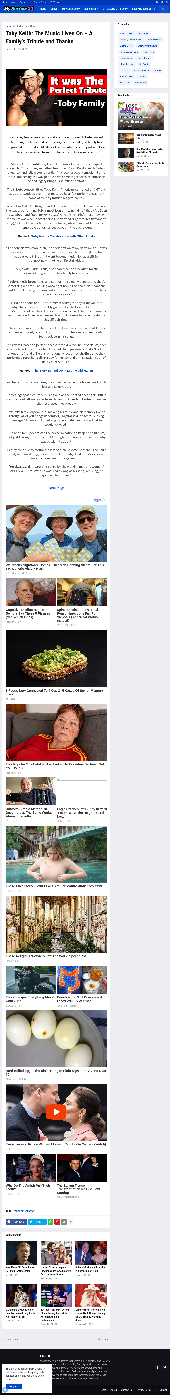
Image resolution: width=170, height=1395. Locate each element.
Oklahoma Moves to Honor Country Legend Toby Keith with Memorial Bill (20, 1313)
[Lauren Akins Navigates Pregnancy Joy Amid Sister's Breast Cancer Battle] (56, 1253)
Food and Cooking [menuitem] (141, 9)
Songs (158, 70)
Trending (142, 76)
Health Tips (148, 52)
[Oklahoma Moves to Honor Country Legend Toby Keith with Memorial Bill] (21, 1295)
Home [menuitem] (43, 9)
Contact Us (25, 2)
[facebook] (157, 2)
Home (5, 2)
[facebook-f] (157, 1367)
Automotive (143, 33)
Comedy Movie (154, 39)
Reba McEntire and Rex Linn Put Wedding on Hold (90, 1269)
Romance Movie (141, 70)
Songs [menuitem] (54, 9)
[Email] (64, 1222)
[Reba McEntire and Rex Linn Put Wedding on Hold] (91, 1253)
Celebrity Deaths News (130, 39)
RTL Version (55, 2)
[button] (155, 9)
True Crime (125, 82)
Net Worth (144, 64)
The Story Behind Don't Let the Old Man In (63, 370)
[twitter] (162, 2)
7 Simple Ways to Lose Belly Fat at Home (150, 165)
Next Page (56, 487)
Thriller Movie (126, 76)
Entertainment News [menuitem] (114, 9)
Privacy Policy (40, 2)
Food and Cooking (129, 52)
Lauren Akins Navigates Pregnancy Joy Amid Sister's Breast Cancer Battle (56, 1271)
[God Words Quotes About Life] (126, 138)
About (14, 2)
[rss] (167, 2)
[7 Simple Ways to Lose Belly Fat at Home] (126, 167)
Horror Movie (126, 58)
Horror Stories (144, 58)
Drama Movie (126, 46)
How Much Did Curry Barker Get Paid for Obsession (20, 1269)
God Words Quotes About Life (148, 136)
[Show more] (70, 1222)
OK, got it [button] (13, 1386)
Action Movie (126, 33)
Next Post (103, 1339)
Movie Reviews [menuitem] (70, 9)
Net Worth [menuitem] (90, 9)
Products (124, 70)
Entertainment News (25, 26)
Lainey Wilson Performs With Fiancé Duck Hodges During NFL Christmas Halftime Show (90, 1315)
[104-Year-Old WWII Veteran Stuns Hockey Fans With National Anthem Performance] (56, 1295)
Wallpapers (140, 82)
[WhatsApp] (50, 1222)
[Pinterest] (57, 1222)
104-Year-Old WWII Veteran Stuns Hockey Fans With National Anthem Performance (55, 1315)
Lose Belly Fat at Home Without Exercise (135, 119)
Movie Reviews (127, 64)
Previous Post (11, 1339)
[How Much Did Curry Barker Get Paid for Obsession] (21, 1253)
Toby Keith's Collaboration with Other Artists (63, 236)
